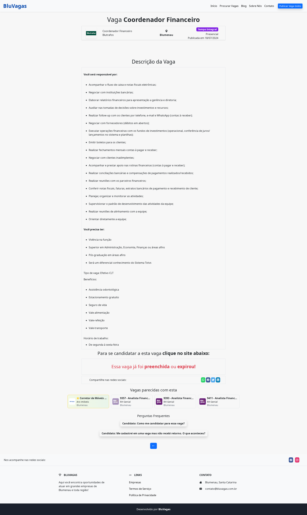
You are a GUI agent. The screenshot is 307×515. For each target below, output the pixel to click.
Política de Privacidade (142, 495)
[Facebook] (291, 460)
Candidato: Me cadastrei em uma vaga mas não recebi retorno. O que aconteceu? (153, 433)
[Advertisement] (155, 51)
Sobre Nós (255, 6)
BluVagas (15, 5)
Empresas (135, 482)
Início (214, 6)
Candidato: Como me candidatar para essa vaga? (153, 423)
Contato (269, 6)
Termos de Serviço (140, 489)
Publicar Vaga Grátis (290, 6)
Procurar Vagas (229, 6)
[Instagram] (297, 460)
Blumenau (166, 35)
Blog (244, 6)
